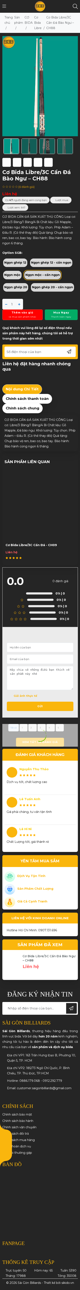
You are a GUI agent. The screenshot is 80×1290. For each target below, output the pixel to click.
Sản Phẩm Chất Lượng (35, 889)
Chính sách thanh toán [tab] (27, 398)
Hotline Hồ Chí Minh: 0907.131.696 (32, 930)
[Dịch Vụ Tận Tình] (9, 876)
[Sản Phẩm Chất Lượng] (9, 889)
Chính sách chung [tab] (22, 408)
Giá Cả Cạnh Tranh (32, 901)
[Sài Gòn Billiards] (40, 6)
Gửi (40, 706)
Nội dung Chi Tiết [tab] (22, 389)
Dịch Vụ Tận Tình (31, 876)
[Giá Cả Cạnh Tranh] (9, 902)
